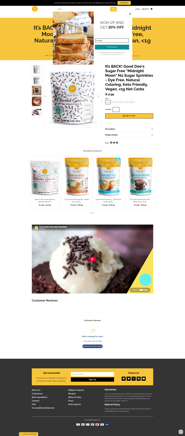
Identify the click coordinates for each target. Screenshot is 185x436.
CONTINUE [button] (112, 47)
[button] (130, 14)
